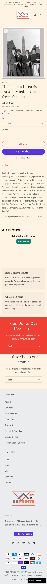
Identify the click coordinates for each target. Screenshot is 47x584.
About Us (8, 401)
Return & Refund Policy (13, 431)
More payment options (23, 158)
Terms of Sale (10, 425)
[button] (5, 15)
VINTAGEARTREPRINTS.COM (18, 572)
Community (9, 476)
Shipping (4, 106)
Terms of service (27, 575)
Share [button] (7, 165)
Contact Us (9, 407)
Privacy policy (38, 575)
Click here (20, 304)
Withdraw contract (36, 580)
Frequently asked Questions (15, 442)
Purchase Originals (12, 413)
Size (3, 118)
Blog (6, 470)
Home (7, 459)
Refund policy (15, 575)
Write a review (23, 241)
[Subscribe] (39, 346)
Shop (7, 464)
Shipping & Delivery (12, 436)
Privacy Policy (10, 419)
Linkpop (8, 482)
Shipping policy (17, 579)
